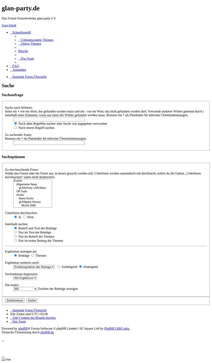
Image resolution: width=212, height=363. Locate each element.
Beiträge (23, 255)
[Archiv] (32, 195)
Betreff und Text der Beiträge (37, 228)
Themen (40, 255)
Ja (19, 217)
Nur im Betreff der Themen (36, 236)
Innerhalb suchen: (16, 224)
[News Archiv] (32, 198)
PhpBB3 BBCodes (116, 328)
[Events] (32, 181)
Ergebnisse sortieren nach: (22, 262)
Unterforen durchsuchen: (21, 213)
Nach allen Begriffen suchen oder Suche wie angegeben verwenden (62, 123)
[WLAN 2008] (32, 205)
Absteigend (90, 267)
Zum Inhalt (9, 25)
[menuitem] (35, 40)
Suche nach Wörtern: (19, 107)
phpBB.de (47, 332)
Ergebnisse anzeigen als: (21, 251)
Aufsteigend (69, 267)
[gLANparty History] (32, 202)
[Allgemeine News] (32, 184)
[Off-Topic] (32, 191)
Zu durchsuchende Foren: (22, 169)
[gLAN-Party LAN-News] (32, 188)
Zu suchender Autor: (18, 135)
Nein (30, 217)
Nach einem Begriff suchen (36, 127)
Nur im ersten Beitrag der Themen (40, 240)
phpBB (23, 328)
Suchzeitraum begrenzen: (21, 274)
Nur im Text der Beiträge (34, 232)
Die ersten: (12, 285)
